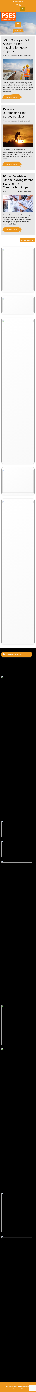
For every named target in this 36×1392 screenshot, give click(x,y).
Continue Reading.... (12, 97)
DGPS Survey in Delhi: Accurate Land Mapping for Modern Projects (17, 45)
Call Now (18, 30)
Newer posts (26, 240)
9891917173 (19, 2)
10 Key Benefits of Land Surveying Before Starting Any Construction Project (18, 181)
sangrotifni (27, 55)
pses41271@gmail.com (19, 5)
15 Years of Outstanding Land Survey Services (14, 112)
